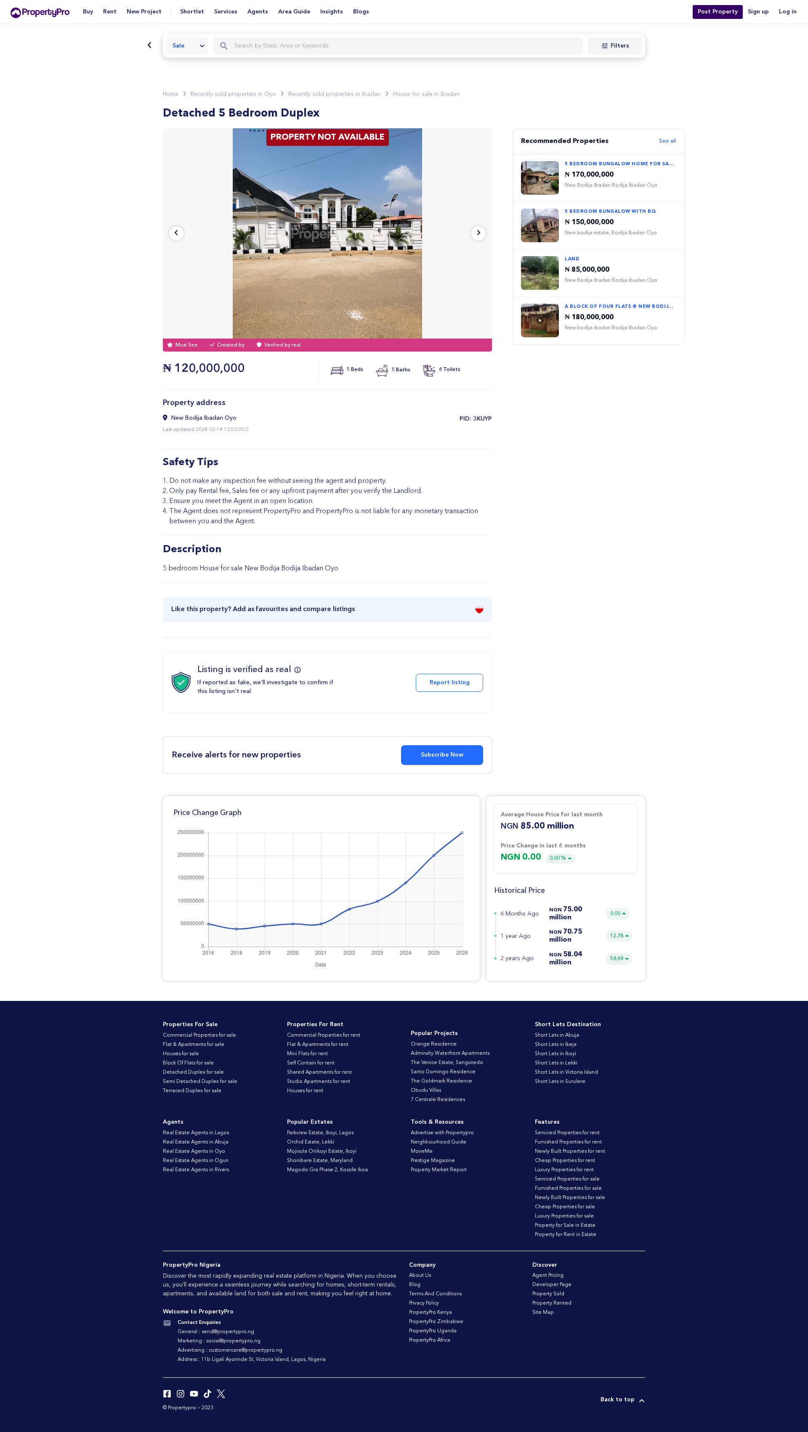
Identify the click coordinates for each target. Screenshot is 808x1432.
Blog (414, 1284)
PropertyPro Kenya (430, 1312)
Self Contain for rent (311, 1063)
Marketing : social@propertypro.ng (219, 1341)
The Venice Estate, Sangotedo (447, 1062)
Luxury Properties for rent (564, 1170)
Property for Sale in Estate (565, 1225)
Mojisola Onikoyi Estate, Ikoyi (321, 1151)
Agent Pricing (547, 1275)
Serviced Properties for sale (567, 1179)
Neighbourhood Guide (438, 1142)
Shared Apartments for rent (319, 1072)
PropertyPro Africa (429, 1340)
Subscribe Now (442, 755)
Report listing (450, 683)
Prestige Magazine (433, 1160)
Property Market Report (439, 1170)
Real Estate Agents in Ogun (196, 1160)
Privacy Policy (424, 1303)
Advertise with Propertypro (442, 1133)
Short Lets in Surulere (560, 1081)
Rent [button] (110, 12)
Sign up (758, 12)
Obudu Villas (426, 1090)
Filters (620, 46)
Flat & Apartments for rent (317, 1044)
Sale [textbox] (178, 46)
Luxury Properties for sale (564, 1216)
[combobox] (187, 45)
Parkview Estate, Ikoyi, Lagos (320, 1133)
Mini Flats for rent (307, 1053)
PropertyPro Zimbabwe (436, 1321)
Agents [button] (257, 12)
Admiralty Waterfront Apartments (450, 1053)
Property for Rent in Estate (565, 1234)
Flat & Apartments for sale (193, 1044)
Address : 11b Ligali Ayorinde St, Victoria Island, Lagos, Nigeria (252, 1359)
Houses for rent (305, 1090)
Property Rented (551, 1303)
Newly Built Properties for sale (570, 1197)
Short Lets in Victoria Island (566, 1072)
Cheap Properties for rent (565, 1160)
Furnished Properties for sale (568, 1188)
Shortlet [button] (192, 12)
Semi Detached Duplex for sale (200, 1081)
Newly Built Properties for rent (570, 1151)
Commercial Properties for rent (323, 1035)
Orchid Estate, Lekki (310, 1142)
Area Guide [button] (294, 12)
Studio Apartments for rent (318, 1081)
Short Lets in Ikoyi (555, 1053)
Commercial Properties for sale (199, 1035)
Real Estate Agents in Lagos (196, 1133)
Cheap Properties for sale (565, 1207)
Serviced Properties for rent (567, 1133)
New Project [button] (144, 12)
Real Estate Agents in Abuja (196, 1142)
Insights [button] (331, 12)
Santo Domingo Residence (443, 1072)
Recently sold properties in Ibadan (334, 94)
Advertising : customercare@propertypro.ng (230, 1350)
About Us (420, 1275)
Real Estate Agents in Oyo (194, 1151)
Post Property (718, 12)
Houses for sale (181, 1053)
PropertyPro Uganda (433, 1331)
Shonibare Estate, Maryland (320, 1160)
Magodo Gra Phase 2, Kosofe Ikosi (327, 1170)
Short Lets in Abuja (557, 1035)
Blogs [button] (361, 12)
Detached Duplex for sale (193, 1072)
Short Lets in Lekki (556, 1063)
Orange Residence (434, 1044)
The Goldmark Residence (441, 1081)
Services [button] (225, 12)
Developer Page (551, 1284)
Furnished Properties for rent (568, 1142)
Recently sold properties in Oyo (233, 94)
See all (667, 141)
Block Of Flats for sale (188, 1063)
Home (170, 94)
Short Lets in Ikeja (556, 1044)
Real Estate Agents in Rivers (196, 1170)
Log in (788, 12)
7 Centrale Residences (438, 1099)
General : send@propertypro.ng (216, 1331)
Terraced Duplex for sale (192, 1090)
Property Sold (548, 1294)
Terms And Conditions (435, 1294)
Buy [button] (88, 12)
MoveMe (422, 1151)
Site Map (543, 1312)
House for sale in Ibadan (426, 94)
